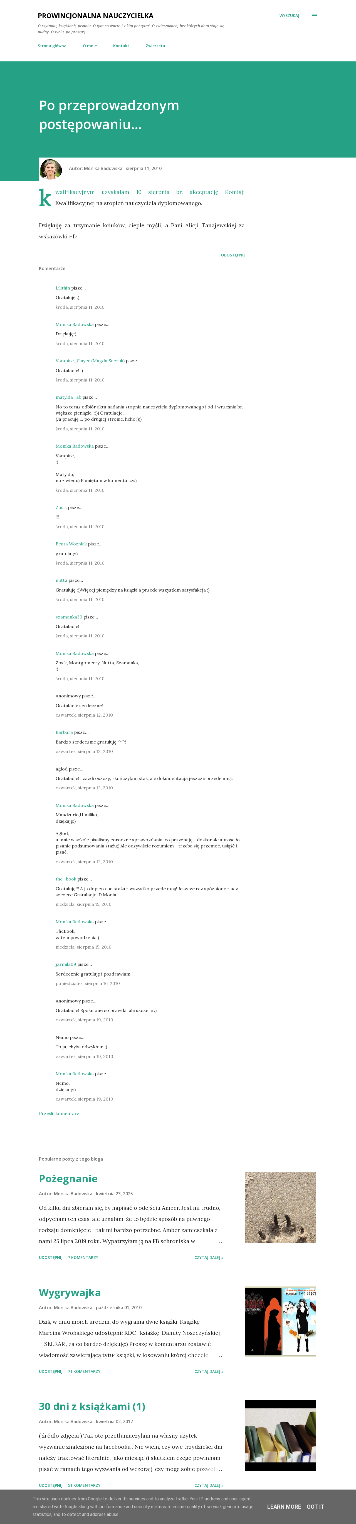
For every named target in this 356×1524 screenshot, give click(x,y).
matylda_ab (68, 397)
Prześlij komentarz (59, 1113)
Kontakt (121, 45)
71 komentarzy (84, 1371)
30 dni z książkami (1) (92, 1406)
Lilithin (63, 288)
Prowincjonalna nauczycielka (96, 15)
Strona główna (52, 45)
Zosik (61, 507)
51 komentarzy (84, 1485)
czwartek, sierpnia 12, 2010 (84, 715)
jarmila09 (66, 964)
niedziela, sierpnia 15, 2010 (84, 904)
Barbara (64, 732)
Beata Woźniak (71, 544)
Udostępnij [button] (233, 255)
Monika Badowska (75, 324)
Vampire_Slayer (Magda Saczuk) (90, 360)
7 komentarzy (83, 1257)
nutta (61, 580)
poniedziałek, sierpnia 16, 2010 (88, 983)
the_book (66, 879)
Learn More (284, 1506)
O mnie (90, 45)
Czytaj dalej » (209, 1257)
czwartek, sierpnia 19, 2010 (84, 1019)
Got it (316, 1506)
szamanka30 (69, 617)
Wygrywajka (70, 1292)
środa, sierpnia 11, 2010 (80, 307)
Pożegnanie (68, 1178)
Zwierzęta (155, 45)
